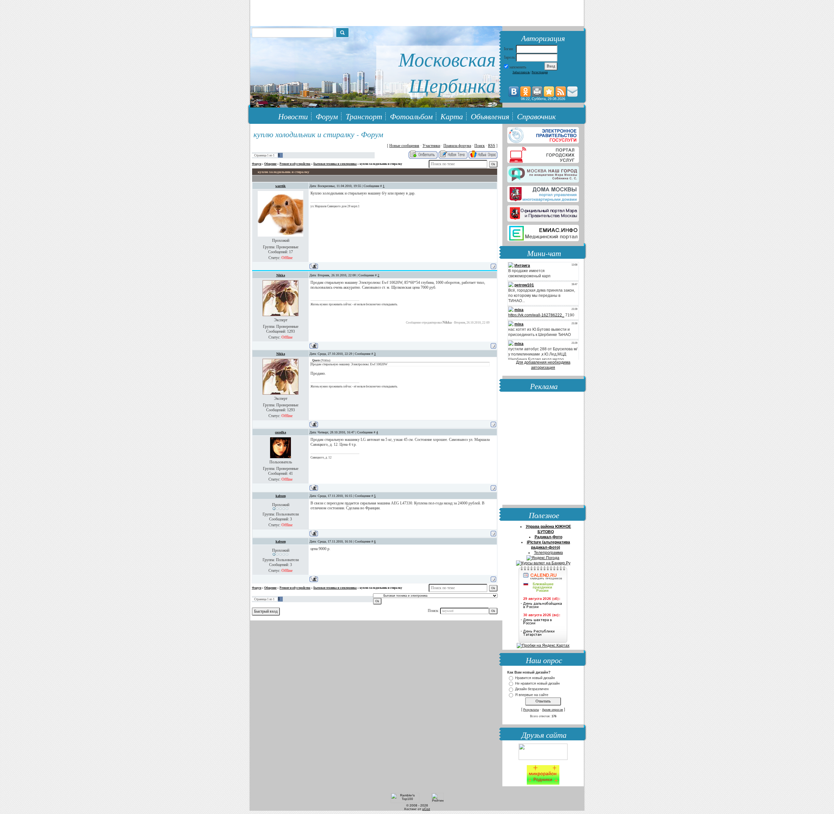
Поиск (479, 145)
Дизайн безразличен (532, 689)
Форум (327, 116)
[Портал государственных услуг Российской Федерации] (543, 134)
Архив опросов (552, 709)
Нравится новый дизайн (535, 678)
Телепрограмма (548, 552)
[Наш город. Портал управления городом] (543, 173)
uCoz (426, 809)
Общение (270, 164)
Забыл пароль (521, 72)
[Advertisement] (543, 449)
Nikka (280, 275)
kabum (281, 496)
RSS (491, 145)
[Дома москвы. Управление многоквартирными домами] (543, 192)
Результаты (531, 709)
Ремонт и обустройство (295, 164)
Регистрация (540, 72)
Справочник (536, 116)
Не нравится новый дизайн (537, 683)
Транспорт (364, 116)
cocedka (280, 432)
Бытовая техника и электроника (335, 164)
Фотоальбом (411, 116)
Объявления (490, 116)
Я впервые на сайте (531, 695)
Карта (451, 116)
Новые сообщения (404, 145)
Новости (293, 116)
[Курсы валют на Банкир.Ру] (543, 563)
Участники (431, 145)
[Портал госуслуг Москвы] (543, 153)
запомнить (517, 67)
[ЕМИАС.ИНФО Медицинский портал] (543, 231)
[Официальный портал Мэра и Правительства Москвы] (543, 212)
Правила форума (457, 145)
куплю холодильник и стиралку (381, 164)
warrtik (280, 186)
